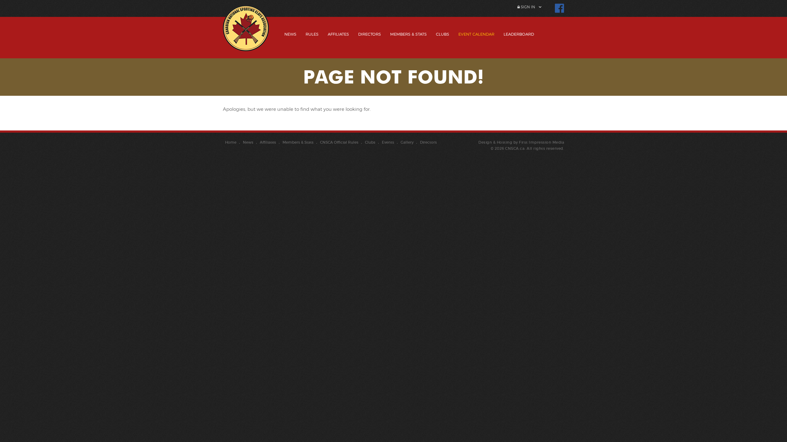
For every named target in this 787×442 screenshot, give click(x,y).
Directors (369, 34)
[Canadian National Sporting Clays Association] (246, 33)
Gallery (407, 142)
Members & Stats (408, 34)
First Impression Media (541, 142)
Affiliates (338, 34)
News (290, 34)
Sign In (527, 7)
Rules (312, 34)
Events (388, 142)
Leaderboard (519, 34)
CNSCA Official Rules (339, 142)
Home (230, 142)
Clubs (442, 34)
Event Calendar (476, 34)
